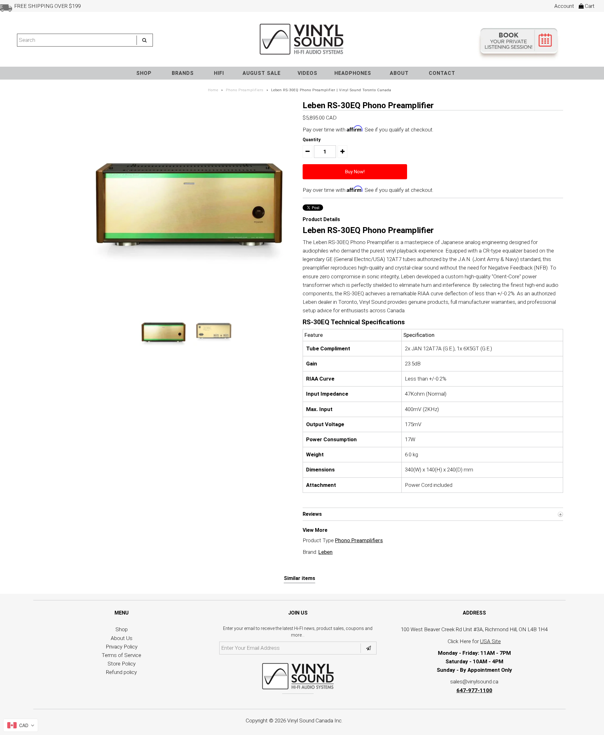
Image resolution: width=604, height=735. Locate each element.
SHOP (144, 73)
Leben (325, 552)
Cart (589, 6)
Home (213, 90)
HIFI (219, 73)
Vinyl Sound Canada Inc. (315, 720)
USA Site (490, 641)
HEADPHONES (352, 73)
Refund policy (121, 672)
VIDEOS (307, 73)
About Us (121, 638)
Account (564, 6)
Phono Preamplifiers (245, 90)
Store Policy (122, 663)
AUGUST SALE (262, 73)
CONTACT (442, 73)
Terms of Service (121, 655)
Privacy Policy (121, 646)
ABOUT (399, 73)
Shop (121, 629)
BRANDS (183, 73)
